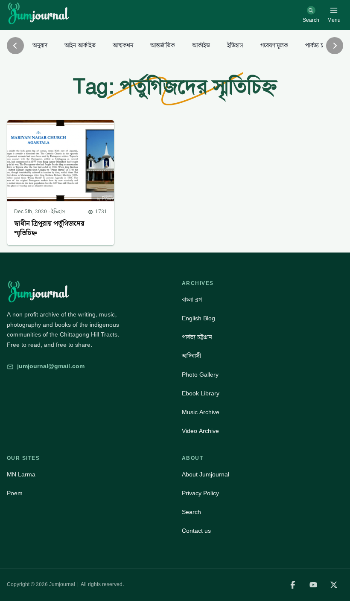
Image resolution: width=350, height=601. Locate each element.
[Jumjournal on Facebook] (292, 584)
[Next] (334, 45)
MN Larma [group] (21, 474)
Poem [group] (15, 493)
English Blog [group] (198, 318)
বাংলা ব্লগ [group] (192, 300)
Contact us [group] (196, 531)
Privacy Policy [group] (200, 493)
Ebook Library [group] (200, 393)
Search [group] (191, 512)
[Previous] (15, 45)
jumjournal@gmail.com (51, 366)
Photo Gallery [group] (200, 375)
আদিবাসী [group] (191, 356)
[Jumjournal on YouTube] (313, 584)
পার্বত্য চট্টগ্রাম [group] (197, 337)
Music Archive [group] (200, 412)
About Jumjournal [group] (205, 474)
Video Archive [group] (200, 431)
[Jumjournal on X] (333, 584)
